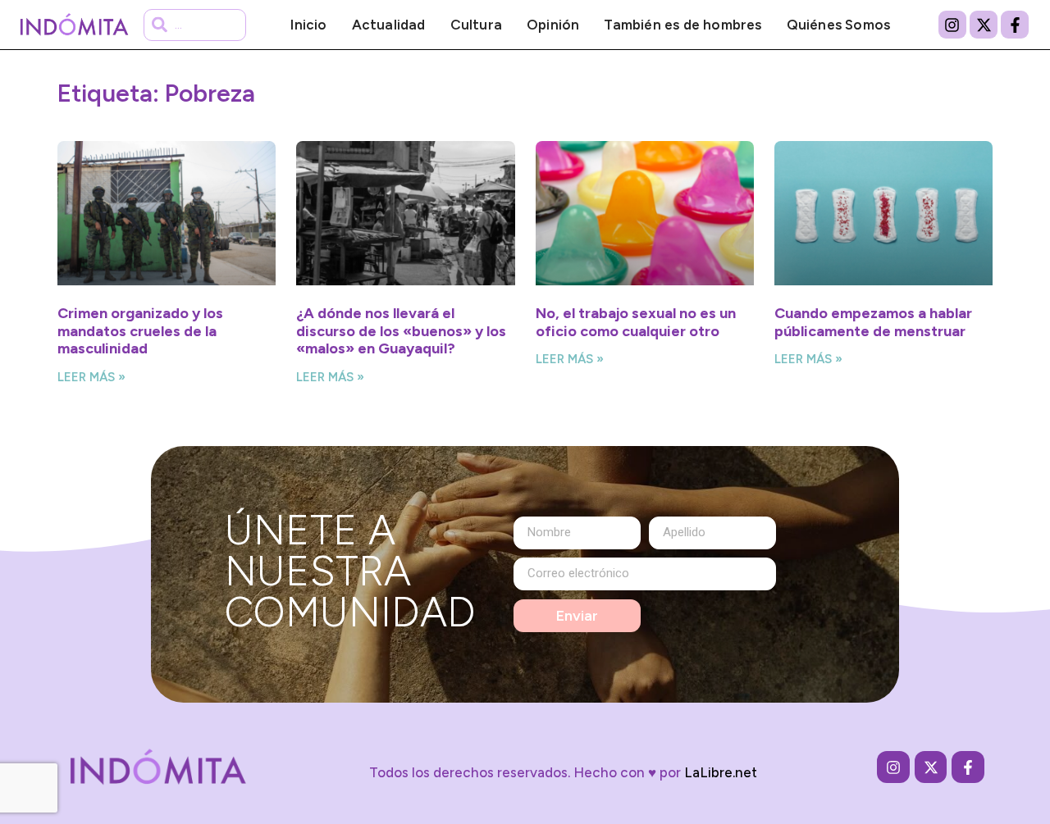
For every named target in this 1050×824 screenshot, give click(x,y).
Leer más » (91, 377)
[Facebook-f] (1015, 25)
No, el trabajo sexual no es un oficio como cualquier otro (636, 322)
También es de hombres (682, 24)
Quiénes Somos (839, 24)
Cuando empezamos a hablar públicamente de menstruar (873, 322)
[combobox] (195, 25)
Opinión (553, 24)
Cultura (476, 24)
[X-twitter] (984, 25)
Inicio (308, 24)
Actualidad (389, 24)
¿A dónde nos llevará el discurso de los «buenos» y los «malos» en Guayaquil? (401, 330)
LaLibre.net (720, 772)
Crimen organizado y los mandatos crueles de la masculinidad (140, 330)
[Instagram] (952, 25)
